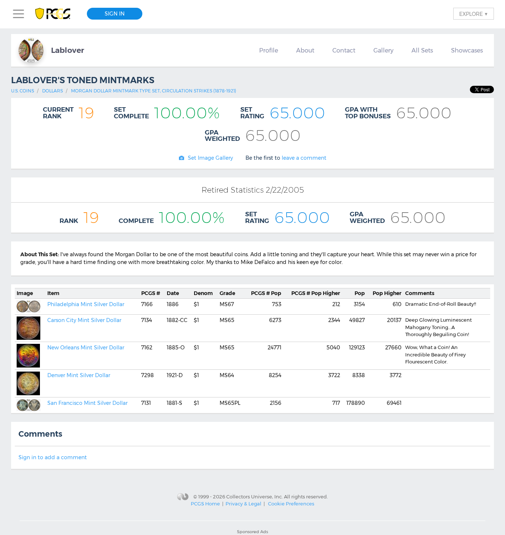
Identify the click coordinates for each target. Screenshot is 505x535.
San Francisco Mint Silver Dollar (87, 403)
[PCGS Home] (56, 14)
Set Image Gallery (210, 158)
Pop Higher (315, 293)
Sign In (115, 13)
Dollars (52, 91)
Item (53, 293)
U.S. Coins (22, 91)
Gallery (383, 50)
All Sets (422, 50)
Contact (343, 50)
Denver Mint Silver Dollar (78, 375)
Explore (473, 13)
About (305, 50)
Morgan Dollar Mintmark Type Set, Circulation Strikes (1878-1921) (153, 91)
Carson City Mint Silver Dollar (84, 320)
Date (173, 293)
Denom (203, 293)
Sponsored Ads (252, 531)
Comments (419, 293)
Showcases (467, 50)
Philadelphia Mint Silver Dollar (85, 304)
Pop (266, 293)
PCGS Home (205, 504)
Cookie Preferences (291, 504)
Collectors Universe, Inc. (254, 496)
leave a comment (304, 158)
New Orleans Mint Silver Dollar (85, 347)
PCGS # (150, 293)
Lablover (67, 50)
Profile (268, 50)
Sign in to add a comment (52, 457)
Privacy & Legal (243, 504)
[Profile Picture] (31, 50)
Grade (227, 293)
